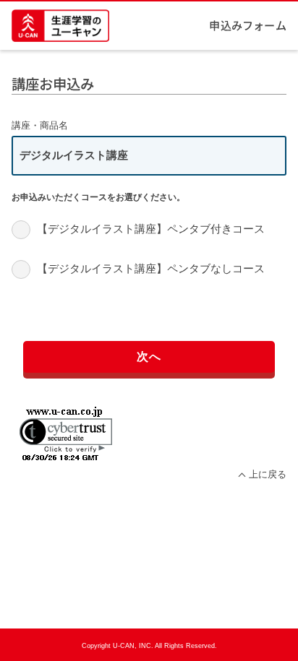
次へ (149, 356)
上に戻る (267, 474)
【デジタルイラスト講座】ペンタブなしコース (151, 268)
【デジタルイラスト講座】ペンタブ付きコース (151, 229)
